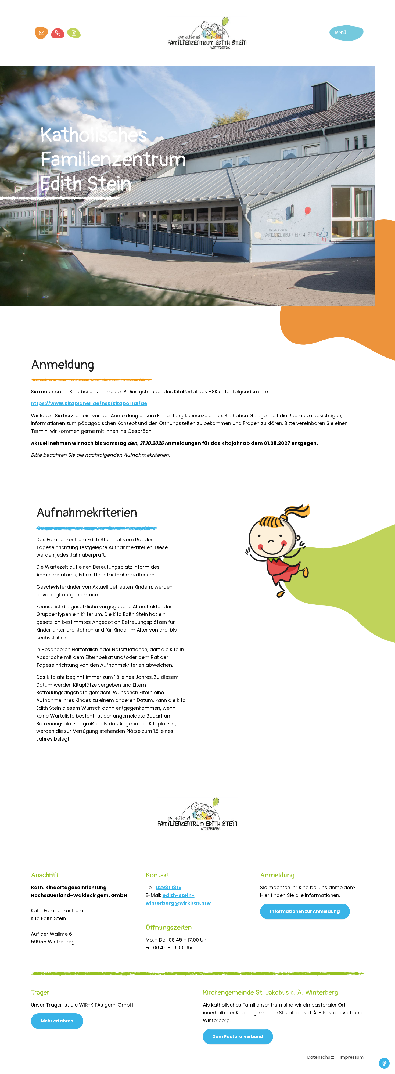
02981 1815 (168, 887)
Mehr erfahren (57, 1021)
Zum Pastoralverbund (238, 1036)
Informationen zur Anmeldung (305, 911)
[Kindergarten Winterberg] (207, 33)
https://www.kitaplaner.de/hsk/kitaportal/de (89, 403)
